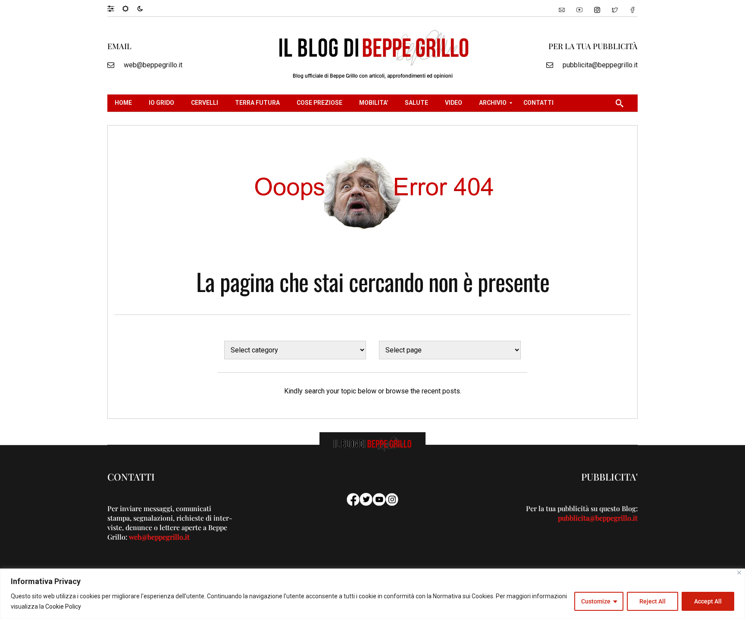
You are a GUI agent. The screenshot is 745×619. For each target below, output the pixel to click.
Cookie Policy (63, 606)
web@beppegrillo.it (153, 65)
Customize (595, 601)
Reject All (652, 601)
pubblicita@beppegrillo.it (600, 65)
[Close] (739, 573)
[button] (114, 8)
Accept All (708, 601)
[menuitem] (124, 103)
